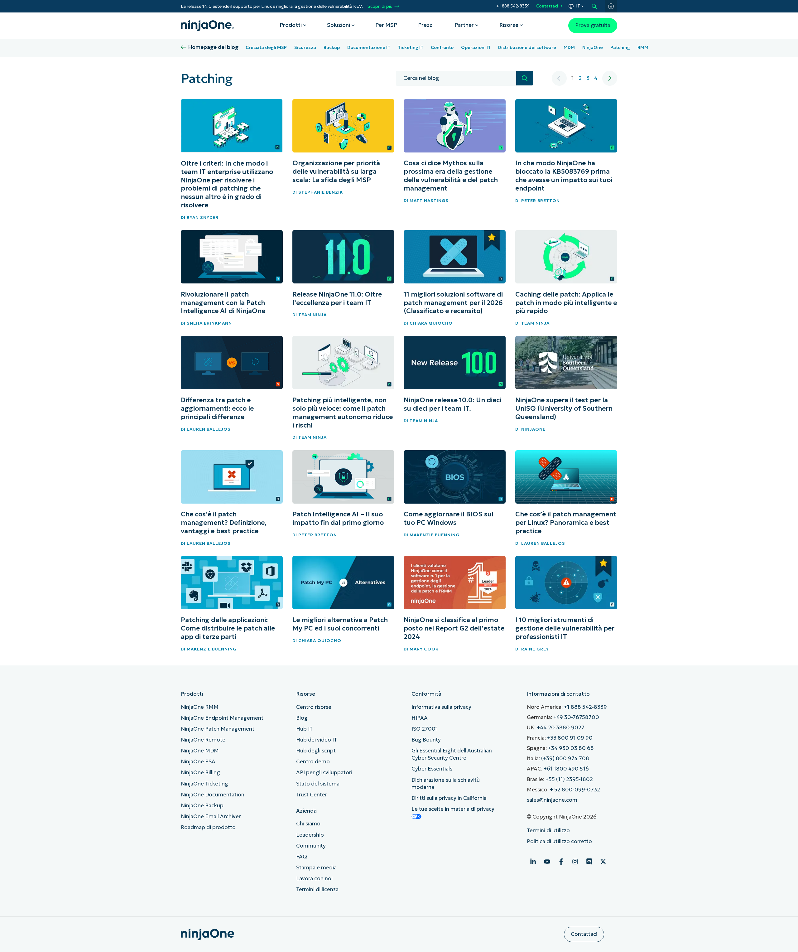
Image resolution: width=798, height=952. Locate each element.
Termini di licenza (317, 889)
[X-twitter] (603, 861)
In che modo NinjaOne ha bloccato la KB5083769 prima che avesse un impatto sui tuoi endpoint (563, 175)
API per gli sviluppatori (324, 772)
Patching (620, 47)
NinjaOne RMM (200, 707)
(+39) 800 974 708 (565, 758)
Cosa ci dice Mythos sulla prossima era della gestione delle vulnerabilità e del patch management (451, 175)
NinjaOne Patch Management (217, 729)
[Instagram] (575, 861)
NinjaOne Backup (202, 805)
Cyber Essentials (431, 769)
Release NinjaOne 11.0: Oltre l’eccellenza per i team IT (337, 298)
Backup (332, 47)
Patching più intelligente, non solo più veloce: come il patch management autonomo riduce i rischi (342, 412)
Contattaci (547, 6)
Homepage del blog (213, 47)
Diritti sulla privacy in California (449, 798)
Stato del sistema (317, 783)
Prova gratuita (592, 25)
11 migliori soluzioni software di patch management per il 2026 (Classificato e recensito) (453, 302)
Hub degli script (316, 750)
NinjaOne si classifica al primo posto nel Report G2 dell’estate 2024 (454, 628)
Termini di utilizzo (548, 830)
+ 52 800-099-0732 (575, 789)
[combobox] (456, 78)
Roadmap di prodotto (208, 827)
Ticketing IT (410, 47)
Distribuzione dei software (527, 47)
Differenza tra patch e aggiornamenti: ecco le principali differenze (217, 408)
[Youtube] (547, 861)
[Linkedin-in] (533, 861)
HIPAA (419, 718)
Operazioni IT (476, 47)
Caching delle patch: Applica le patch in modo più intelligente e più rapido (566, 302)
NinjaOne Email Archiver (211, 816)
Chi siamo (308, 823)
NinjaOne (592, 47)
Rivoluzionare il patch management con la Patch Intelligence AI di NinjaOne (223, 302)
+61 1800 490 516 (566, 769)
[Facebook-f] (561, 861)
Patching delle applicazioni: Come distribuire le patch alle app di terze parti (228, 628)
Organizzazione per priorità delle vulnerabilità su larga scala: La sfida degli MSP (336, 171)
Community (311, 846)
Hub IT (304, 729)
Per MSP (386, 25)
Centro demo (313, 761)
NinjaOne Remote (203, 740)
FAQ (301, 856)
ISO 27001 (424, 729)
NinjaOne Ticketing (204, 783)
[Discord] (589, 861)
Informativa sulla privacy (441, 707)
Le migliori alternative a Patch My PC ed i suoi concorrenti (340, 624)
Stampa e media (316, 867)
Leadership (310, 835)
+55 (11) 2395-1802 (569, 779)
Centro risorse (313, 707)
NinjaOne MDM (200, 750)
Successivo (609, 78)
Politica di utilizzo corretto (559, 841)
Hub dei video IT (316, 740)
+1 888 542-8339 (513, 6)
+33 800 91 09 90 (570, 738)
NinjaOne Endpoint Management (222, 718)
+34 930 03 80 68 (571, 748)
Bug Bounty (426, 740)
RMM (642, 47)
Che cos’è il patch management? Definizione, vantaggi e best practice (224, 522)
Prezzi (426, 25)
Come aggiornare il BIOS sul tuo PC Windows (448, 518)
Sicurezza (305, 47)
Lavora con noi (314, 878)
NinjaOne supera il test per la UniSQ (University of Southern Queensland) (564, 408)
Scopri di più (380, 6)
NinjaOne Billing (200, 772)
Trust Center (311, 794)
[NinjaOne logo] (207, 25)
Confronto (442, 47)
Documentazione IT (368, 47)
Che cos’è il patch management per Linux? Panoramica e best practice (565, 522)
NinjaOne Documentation (212, 794)
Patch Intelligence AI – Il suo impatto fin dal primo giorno (338, 518)
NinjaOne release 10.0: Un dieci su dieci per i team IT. (452, 404)
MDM (569, 47)
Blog (302, 718)
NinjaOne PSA (198, 761)
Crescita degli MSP (266, 47)
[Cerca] (524, 78)
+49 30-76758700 (576, 717)
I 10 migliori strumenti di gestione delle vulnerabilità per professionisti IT (564, 628)
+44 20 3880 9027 (560, 727)
